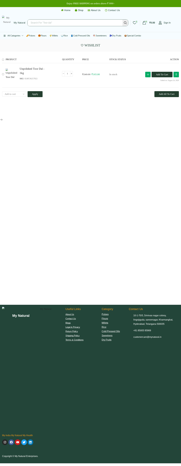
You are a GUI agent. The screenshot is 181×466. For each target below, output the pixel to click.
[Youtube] (18, 442)
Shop (80, 10)
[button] (149, 22)
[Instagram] (5, 442)
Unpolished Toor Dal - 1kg (32, 70)
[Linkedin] (30, 442)
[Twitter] (24, 442)
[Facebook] (11, 442)
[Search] (125, 23)
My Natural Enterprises (26, 456)
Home (67, 10)
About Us (96, 10)
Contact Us (114, 10)
